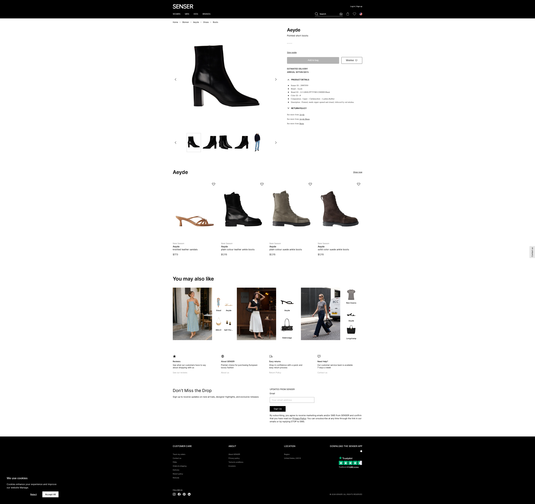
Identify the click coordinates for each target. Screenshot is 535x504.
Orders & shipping (179, 466)
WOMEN (176, 14)
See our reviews (180, 372)
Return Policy (275, 372)
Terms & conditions (235, 462)
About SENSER (234, 454)
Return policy (178, 474)
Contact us (322, 372)
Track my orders (179, 454)
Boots (215, 22)
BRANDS (207, 14)
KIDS (196, 14)
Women (185, 22)
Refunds (176, 478)
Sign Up (278, 409)
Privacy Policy (299, 418)
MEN (187, 14)
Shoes (206, 22)
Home (175, 22)
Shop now (357, 172)
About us (225, 372)
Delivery (176, 470)
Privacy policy (234, 458)
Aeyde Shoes (304, 119)
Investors (232, 466)
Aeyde (196, 22)
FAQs (175, 462)
